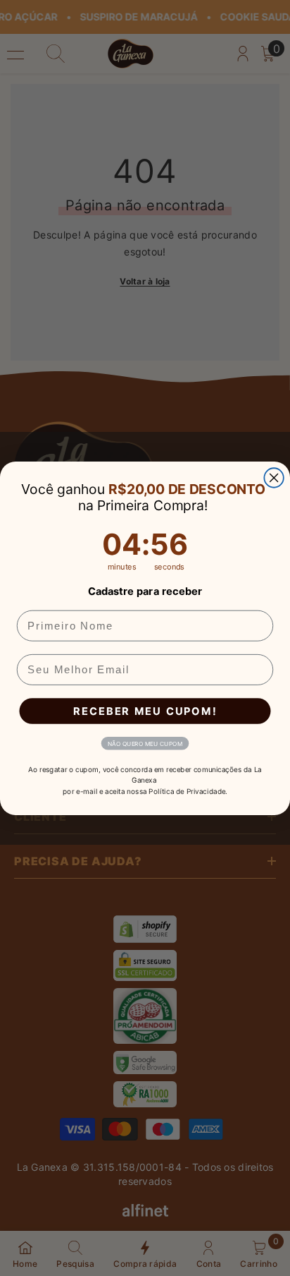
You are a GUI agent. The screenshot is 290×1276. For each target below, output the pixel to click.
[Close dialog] (273, 477)
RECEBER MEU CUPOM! (145, 710)
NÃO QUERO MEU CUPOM (145, 743)
